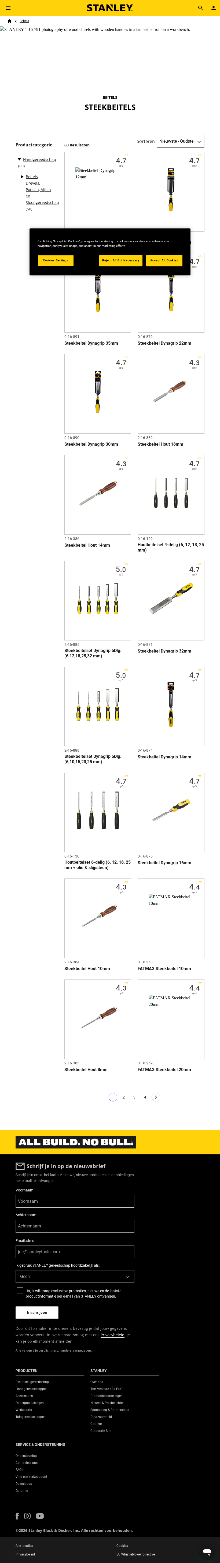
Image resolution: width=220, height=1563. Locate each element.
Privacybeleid (112, 1334)
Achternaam (26, 1215)
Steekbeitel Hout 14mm (87, 545)
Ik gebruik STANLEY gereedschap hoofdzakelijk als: (58, 1265)
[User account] (213, 8)
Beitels (24, 21)
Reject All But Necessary (121, 260)
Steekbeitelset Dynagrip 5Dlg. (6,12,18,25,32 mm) (93, 653)
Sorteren (146, 141)
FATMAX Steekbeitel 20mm (164, 1069)
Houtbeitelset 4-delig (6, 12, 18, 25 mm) (171, 547)
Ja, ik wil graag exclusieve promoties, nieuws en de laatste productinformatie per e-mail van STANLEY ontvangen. (73, 1293)
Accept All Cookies (164, 260)
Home (9, 21)
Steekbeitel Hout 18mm (160, 444)
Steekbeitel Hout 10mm (87, 968)
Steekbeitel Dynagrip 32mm (164, 651)
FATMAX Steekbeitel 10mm (164, 968)
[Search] (200, 8)
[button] (17, 1516)
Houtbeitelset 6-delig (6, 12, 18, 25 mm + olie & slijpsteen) (97, 865)
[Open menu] (8, 8)
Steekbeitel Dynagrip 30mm (91, 444)
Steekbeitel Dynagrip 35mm (91, 343)
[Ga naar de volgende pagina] (156, 1097)
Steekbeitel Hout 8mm (86, 1069)
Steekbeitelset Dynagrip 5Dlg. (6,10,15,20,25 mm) (93, 759)
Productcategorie (34, 145)
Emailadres (25, 1240)
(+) (22, 176)
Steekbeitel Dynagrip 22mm (164, 343)
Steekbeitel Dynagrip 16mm (164, 862)
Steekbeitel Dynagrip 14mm (164, 756)
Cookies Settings (55, 260)
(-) (19, 159)
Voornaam (24, 1190)
